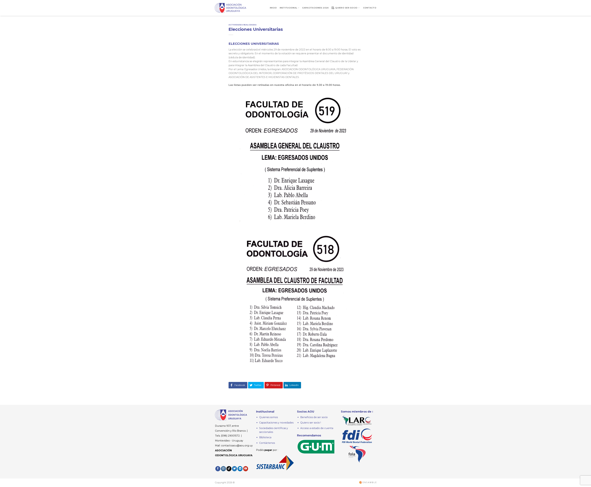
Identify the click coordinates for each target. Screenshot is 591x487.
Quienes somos (268, 417)
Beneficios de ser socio (314, 417)
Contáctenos (267, 442)
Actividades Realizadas (242, 25)
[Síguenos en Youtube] (245, 468)
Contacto (369, 8)
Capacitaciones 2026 (315, 8)
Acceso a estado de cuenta (316, 428)
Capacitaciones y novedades (276, 422)
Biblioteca (265, 437)
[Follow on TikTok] (228, 468)
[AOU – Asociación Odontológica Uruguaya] (231, 8)
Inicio (273, 8)
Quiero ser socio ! (310, 422)
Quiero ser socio (346, 8)
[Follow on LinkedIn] (240, 468)
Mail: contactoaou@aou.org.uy (234, 445)
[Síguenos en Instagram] (223, 468)
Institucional (288, 8)
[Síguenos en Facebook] (217, 468)
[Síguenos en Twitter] (234, 468)
